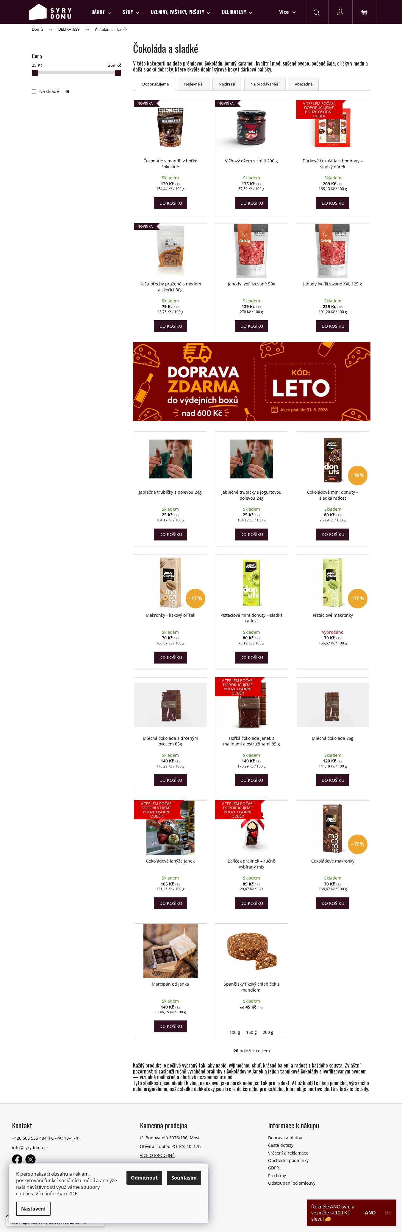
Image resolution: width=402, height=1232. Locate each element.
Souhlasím (184, 1177)
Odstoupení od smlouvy (291, 1183)
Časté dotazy (280, 1145)
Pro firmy (277, 1175)
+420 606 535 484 (29, 1138)
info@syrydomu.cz (30, 1147)
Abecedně (303, 84)
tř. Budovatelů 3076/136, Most (170, 1138)
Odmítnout (144, 1177)
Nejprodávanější (265, 84)
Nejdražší (227, 84)
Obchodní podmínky (288, 1160)
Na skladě (54, 91)
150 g (251, 1032)
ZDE (72, 1193)
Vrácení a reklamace (288, 1153)
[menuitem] (101, 12)
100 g (234, 1032)
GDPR (273, 1168)
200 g (268, 1032)
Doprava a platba (285, 1138)
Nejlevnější (193, 84)
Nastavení (33, 1208)
